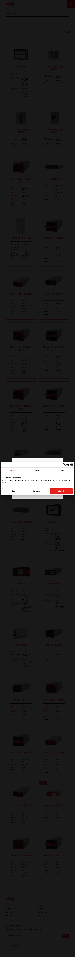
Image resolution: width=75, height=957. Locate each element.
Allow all (61, 491)
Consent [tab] (13, 470)
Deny (14, 491)
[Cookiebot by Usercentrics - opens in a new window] (64, 464)
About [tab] (62, 470)
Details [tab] (37, 470)
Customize (36, 491)
